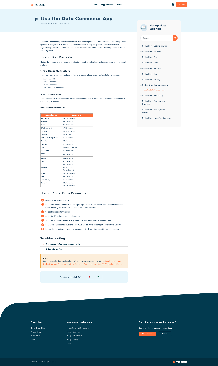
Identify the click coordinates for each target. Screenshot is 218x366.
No (90, 277)
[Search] (175, 38)
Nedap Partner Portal (74, 336)
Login (183, 4)
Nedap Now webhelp (38, 328)
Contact (69, 344)
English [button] (172, 4)
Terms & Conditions (73, 332)
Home (96, 5)
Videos (33, 340)
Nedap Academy (72, 340)
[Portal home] (38, 4)
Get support (147, 334)
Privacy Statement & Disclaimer (78, 328)
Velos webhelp (36, 332)
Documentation (36, 336)
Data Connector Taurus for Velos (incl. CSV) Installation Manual (96, 264)
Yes (99, 277)
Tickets (119, 5)
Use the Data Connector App (155, 90)
